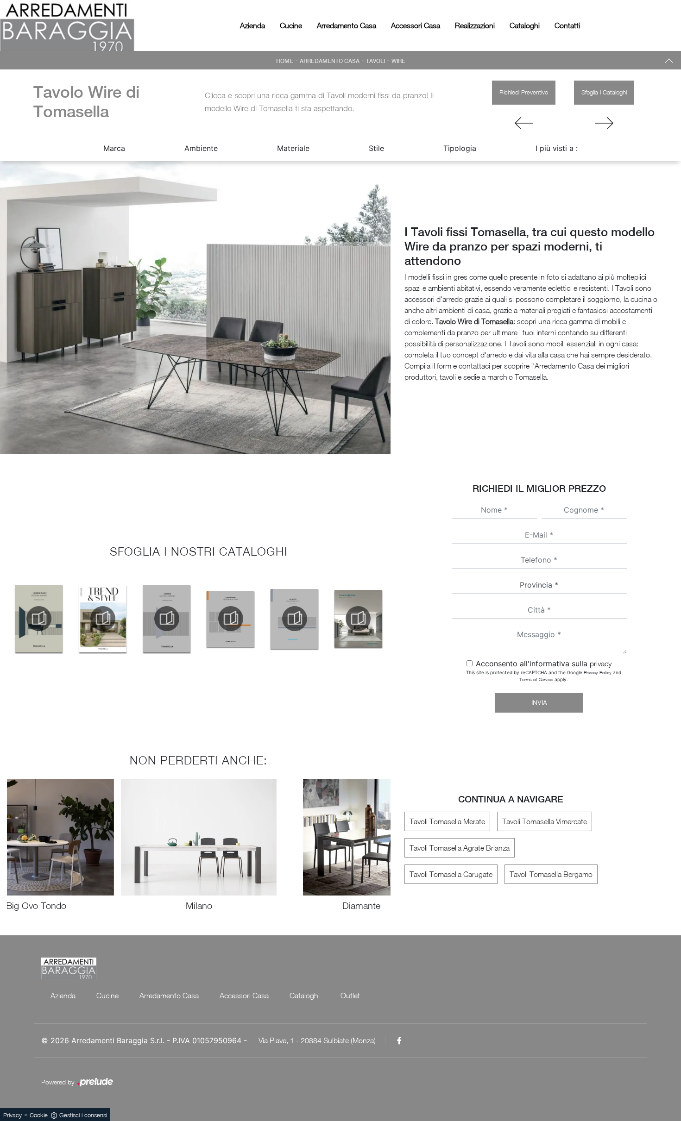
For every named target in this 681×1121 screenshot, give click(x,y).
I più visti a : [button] (557, 148)
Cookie (39, 1115)
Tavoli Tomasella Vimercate (544, 821)
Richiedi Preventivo (523, 92)
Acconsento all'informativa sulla (544, 663)
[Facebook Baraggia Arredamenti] (399, 1040)
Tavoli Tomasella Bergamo (551, 874)
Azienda (252, 25)
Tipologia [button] (459, 148)
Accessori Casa (415, 25)
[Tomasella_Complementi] (231, 618)
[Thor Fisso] (604, 123)
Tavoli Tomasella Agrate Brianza (460, 848)
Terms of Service (536, 679)
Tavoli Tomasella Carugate (451, 874)
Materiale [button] (293, 148)
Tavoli (375, 61)
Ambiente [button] (201, 148)
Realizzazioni (475, 25)
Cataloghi (525, 25)
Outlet (350, 995)
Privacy (12, 1115)
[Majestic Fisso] (524, 123)
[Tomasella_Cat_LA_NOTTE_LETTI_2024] (295, 618)
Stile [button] (376, 148)
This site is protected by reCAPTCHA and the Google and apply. (543, 676)
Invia (539, 702)
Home (284, 61)
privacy (601, 663)
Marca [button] (114, 148)
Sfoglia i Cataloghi (604, 92)
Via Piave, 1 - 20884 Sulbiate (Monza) (317, 1040)
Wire (398, 61)
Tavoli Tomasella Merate (447, 821)
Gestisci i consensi (83, 1115)
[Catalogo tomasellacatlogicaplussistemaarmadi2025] (39, 618)
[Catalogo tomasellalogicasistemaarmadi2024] (167, 618)
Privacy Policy (598, 672)
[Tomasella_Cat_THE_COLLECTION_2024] (359, 618)
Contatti (567, 25)
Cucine (291, 25)
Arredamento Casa (346, 25)
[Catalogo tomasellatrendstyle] (103, 618)
